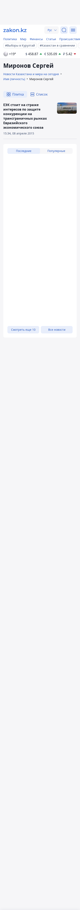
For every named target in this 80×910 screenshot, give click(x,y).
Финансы (36, 39)
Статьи (51, 39)
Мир (23, 39)
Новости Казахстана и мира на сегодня (31, 74)
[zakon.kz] (15, 30)
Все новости (56, 330)
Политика (10, 39)
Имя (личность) (14, 79)
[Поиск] (64, 30)
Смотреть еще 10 (23, 330)
